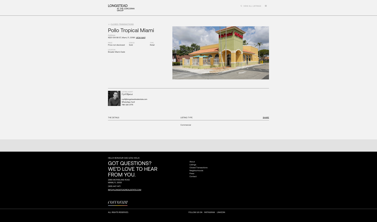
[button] (266, 6)
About (192, 161)
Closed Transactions (198, 167)
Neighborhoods (196, 170)
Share (266, 117)
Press (191, 173)
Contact (193, 176)
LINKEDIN (221, 212)
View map (140, 37)
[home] (121, 8)
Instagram (209, 212)
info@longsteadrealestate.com (124, 190)
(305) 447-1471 (114, 186)
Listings (192, 164)
